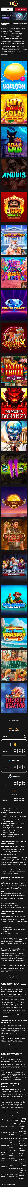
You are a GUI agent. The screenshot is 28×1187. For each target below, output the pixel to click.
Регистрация (21, 9)
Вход (7, 9)
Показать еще (14, 720)
